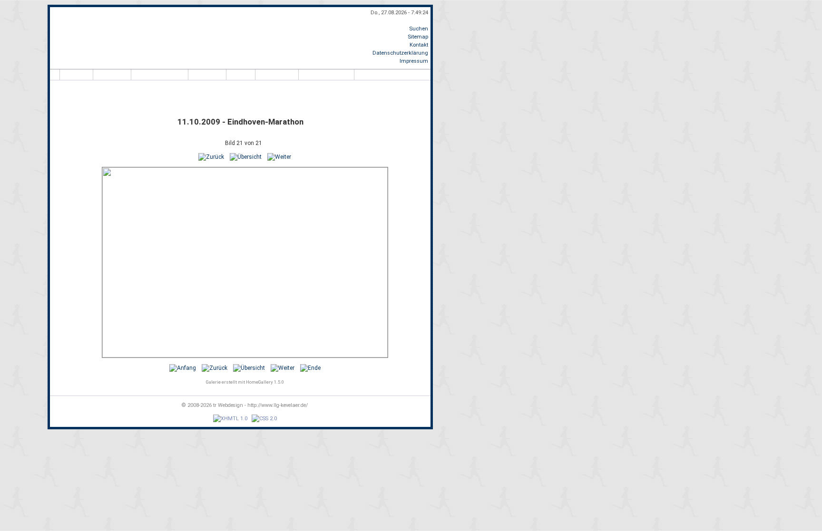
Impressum (414, 61)
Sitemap (418, 37)
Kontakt (419, 45)
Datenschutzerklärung (400, 53)
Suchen (418, 29)
